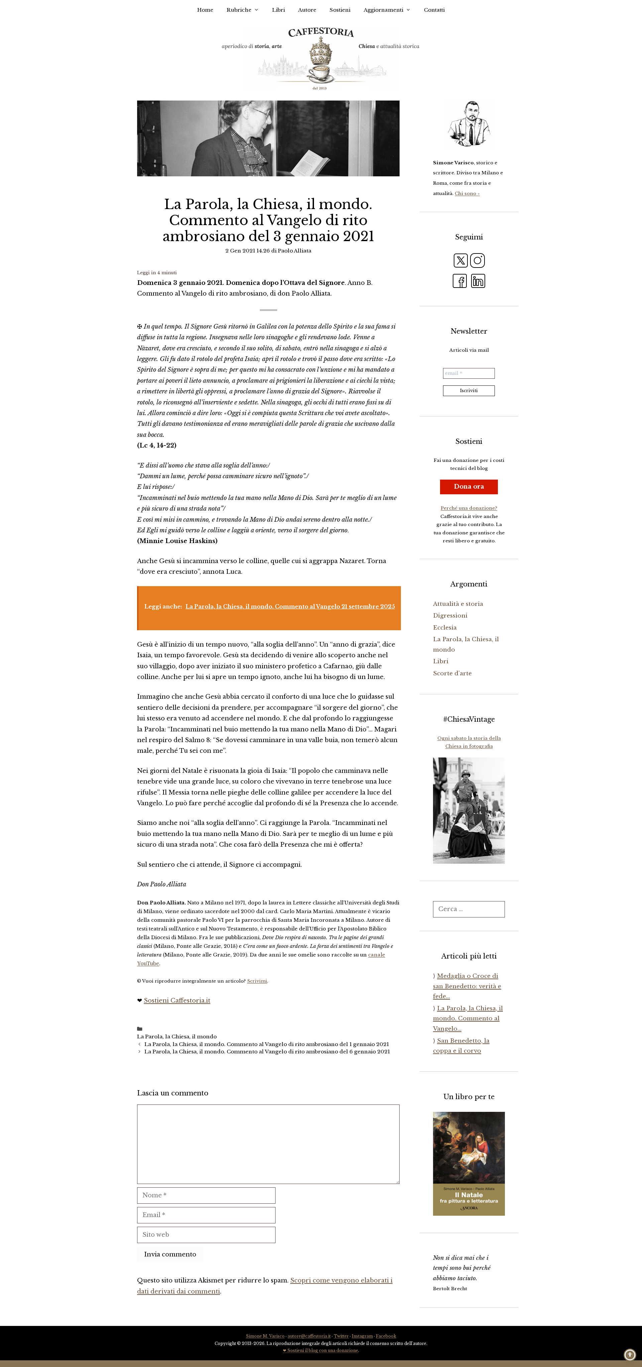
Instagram (362, 1336)
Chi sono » (467, 193)
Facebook (386, 1336)
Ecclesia (445, 627)
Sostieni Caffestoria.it (177, 1000)
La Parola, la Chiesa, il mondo (177, 1036)
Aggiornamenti (383, 10)
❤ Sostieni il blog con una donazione (320, 1350)
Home (205, 10)
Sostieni (340, 10)
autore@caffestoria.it (309, 1336)
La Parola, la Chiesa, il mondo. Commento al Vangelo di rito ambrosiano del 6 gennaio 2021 (267, 1051)
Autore (307, 10)
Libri (278, 10)
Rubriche (239, 10)
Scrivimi (257, 981)
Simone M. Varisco (265, 1336)
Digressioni (450, 615)
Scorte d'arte (452, 673)
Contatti (434, 10)
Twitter (341, 1336)
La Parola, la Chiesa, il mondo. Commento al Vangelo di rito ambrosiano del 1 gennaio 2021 (266, 1044)
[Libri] (469, 124)
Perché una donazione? (469, 508)
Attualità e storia (458, 604)
